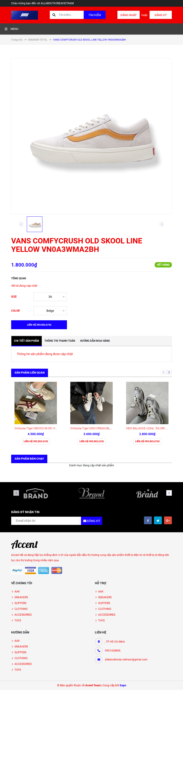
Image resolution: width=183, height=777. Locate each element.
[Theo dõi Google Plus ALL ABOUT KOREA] (168, 520)
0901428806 (113, 650)
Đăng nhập (129, 15)
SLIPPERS (20, 603)
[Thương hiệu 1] (35, 493)
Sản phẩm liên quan (30, 372)
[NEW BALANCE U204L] (147, 403)
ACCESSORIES (23, 614)
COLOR (15, 310)
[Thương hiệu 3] (147, 493)
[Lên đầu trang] (177, 768)
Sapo (123, 685)
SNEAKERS (21, 597)
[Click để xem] (91, 136)
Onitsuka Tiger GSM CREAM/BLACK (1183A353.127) (103, 428)
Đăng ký (161, 15)
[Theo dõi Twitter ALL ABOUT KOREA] (158, 520)
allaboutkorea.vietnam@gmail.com (126, 659)
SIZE (14, 296)
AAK (17, 591)
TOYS (18, 620)
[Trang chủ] (24, 14)
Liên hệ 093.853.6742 (36, 441)
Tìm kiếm (94, 15)
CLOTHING (21, 608)
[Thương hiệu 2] (91, 493)
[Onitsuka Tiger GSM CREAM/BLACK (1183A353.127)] (91, 403)
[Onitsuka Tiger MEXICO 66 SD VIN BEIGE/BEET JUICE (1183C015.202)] (36, 403)
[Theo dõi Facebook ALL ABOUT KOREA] (148, 520)
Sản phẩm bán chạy (29, 458)
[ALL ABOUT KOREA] (24, 544)
